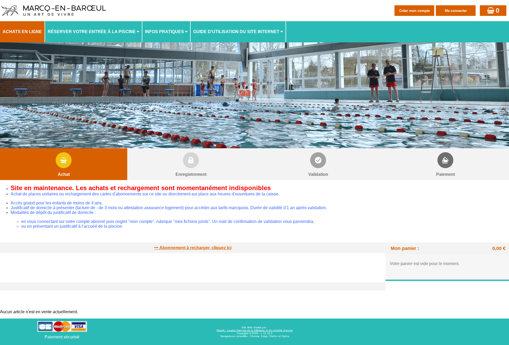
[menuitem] (22, 31)
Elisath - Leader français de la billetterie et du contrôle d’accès (255, 330)
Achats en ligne (22, 31)
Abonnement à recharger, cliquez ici (195, 247)
